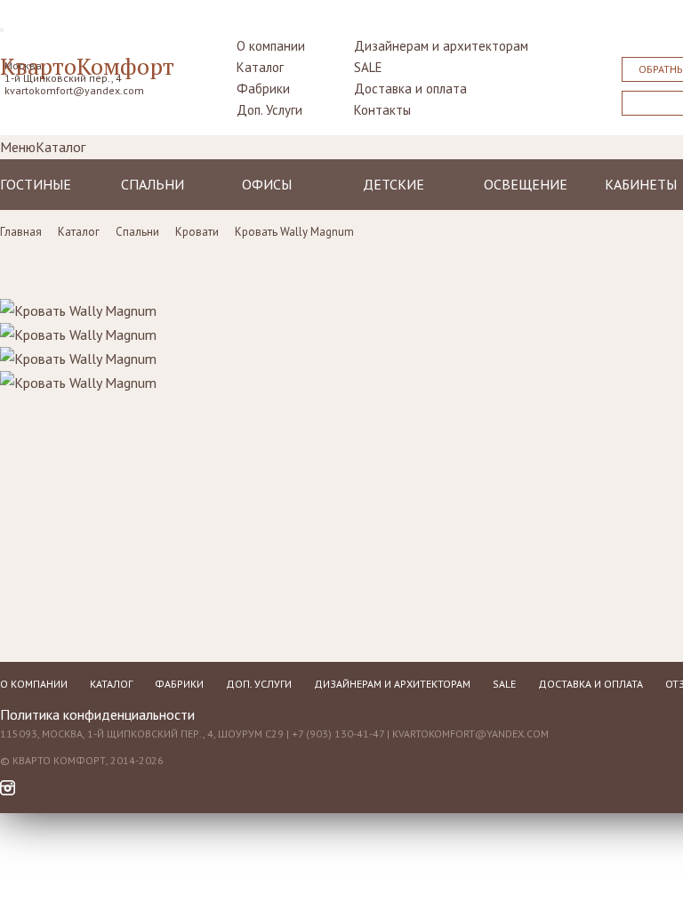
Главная (21, 231)
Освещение (525, 184)
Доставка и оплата (410, 88)
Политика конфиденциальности (97, 714)
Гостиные (35, 184)
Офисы (267, 184)
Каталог (260, 67)
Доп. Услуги (269, 109)
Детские (393, 184)
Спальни (152, 184)
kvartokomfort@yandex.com (74, 90)
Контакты (382, 109)
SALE (368, 67)
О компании (271, 45)
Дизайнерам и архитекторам (441, 45)
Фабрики (263, 88)
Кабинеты (641, 184)
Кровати (197, 231)
